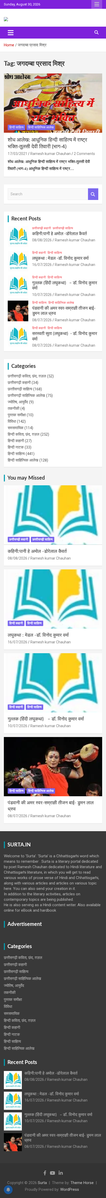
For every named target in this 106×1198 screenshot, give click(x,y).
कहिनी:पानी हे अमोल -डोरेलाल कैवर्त (59, 234)
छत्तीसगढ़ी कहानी (41, 228)
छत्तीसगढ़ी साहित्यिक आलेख (26, 395)
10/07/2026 (42, 295)
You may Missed (26, 478)
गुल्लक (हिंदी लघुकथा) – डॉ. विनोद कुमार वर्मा (46, 719)
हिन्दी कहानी (39, 253)
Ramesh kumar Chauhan (50, 154)
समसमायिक (15, 428)
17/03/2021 (17, 154)
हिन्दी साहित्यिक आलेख (41, 127)
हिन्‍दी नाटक (16, 447)
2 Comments (84, 154)
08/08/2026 (42, 240)
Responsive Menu (96, 4)
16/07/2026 (42, 265)
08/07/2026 (42, 320)
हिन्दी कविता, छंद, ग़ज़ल (23, 434)
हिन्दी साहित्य (16, 127)
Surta (42, 1182)
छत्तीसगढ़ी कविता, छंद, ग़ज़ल (27, 376)
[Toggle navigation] (10, 33)
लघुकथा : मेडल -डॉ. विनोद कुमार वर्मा (60, 258)
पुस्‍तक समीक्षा (17, 415)
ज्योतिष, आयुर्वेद (18, 402)
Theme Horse (82, 1182)
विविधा (12, 421)
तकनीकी (13, 408)
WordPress (69, 1189)
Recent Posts (26, 218)
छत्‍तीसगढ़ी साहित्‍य (63, 228)
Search (93, 194)
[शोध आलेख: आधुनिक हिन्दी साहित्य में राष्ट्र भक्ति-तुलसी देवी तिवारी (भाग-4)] (53, 103)
